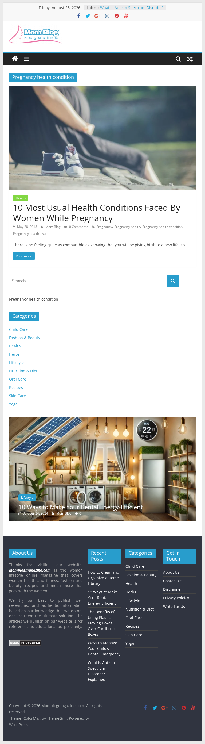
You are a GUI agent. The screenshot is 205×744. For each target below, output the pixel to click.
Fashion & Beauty (24, 337)
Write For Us (174, 606)
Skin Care (17, 395)
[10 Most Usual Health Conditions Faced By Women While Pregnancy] (102, 89)
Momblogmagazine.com (30, 570)
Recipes (16, 387)
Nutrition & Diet (23, 370)
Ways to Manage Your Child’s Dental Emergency (126, 6)
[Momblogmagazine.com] (15, 58)
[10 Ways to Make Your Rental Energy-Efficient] (102, 420)
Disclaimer (172, 589)
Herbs (14, 354)
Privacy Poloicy (176, 597)
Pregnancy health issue (30, 233)
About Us (171, 572)
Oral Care (17, 379)
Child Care (18, 329)
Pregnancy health (127, 226)
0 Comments (78, 226)
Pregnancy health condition (162, 226)
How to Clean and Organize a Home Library (103, 578)
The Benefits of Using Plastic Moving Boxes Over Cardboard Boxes (102, 623)
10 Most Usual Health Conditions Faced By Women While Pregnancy (96, 212)
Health (21, 198)
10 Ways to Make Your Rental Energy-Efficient (80, 507)
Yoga (13, 403)
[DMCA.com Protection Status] (25, 642)
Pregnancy (104, 226)
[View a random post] (190, 58)
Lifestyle (16, 362)
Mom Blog (53, 226)
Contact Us (172, 580)
